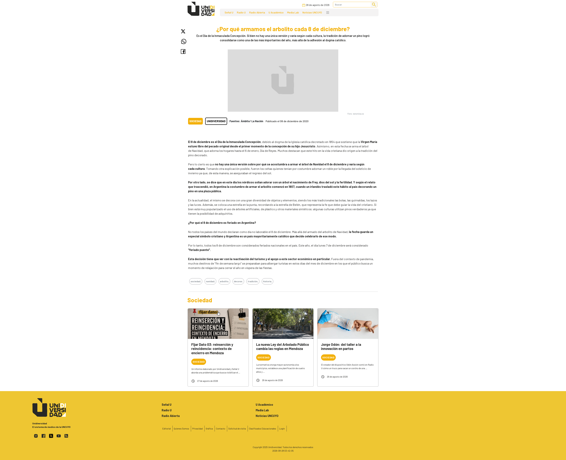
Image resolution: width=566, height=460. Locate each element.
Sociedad (195, 121)
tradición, (253, 281)
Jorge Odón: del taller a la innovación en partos (341, 346)
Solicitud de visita (237, 428)
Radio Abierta (257, 12)
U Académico (276, 12)
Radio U (241, 12)
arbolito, (224, 281)
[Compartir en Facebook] (184, 51)
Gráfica (209, 428)
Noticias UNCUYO (312, 12)
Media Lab (293, 12)
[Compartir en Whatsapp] (184, 41)
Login (282, 428)
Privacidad (197, 428)
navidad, (210, 281)
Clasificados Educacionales (262, 428)
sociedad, (196, 281)
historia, (267, 281)
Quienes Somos (181, 428)
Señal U (229, 12)
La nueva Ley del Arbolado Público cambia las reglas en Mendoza (282, 346)
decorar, (238, 281)
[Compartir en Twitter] (184, 31)
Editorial (166, 428)
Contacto (220, 428)
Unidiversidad (216, 121)
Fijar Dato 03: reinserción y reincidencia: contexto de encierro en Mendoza (212, 348)
